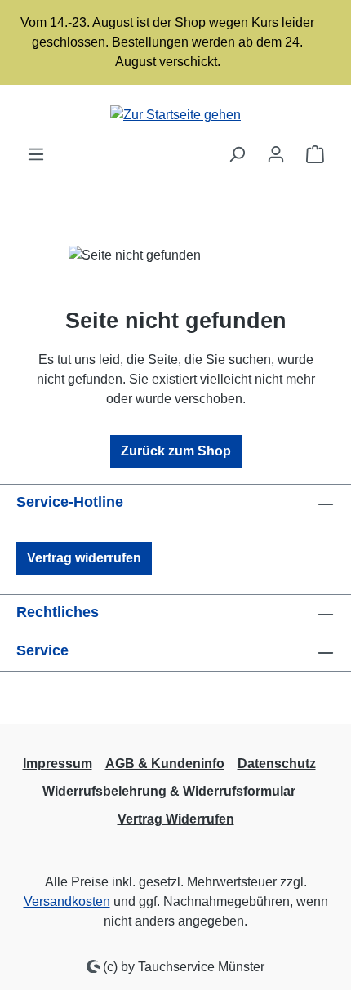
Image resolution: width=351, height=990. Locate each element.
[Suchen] (236, 154)
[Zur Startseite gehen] (175, 114)
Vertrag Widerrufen (176, 819)
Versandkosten (67, 901)
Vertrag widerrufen (84, 558)
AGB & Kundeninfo (164, 763)
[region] (175, 42)
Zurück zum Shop (176, 451)
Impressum (57, 763)
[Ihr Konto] (275, 154)
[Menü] (36, 154)
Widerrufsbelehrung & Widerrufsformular (168, 791)
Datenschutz (277, 763)
